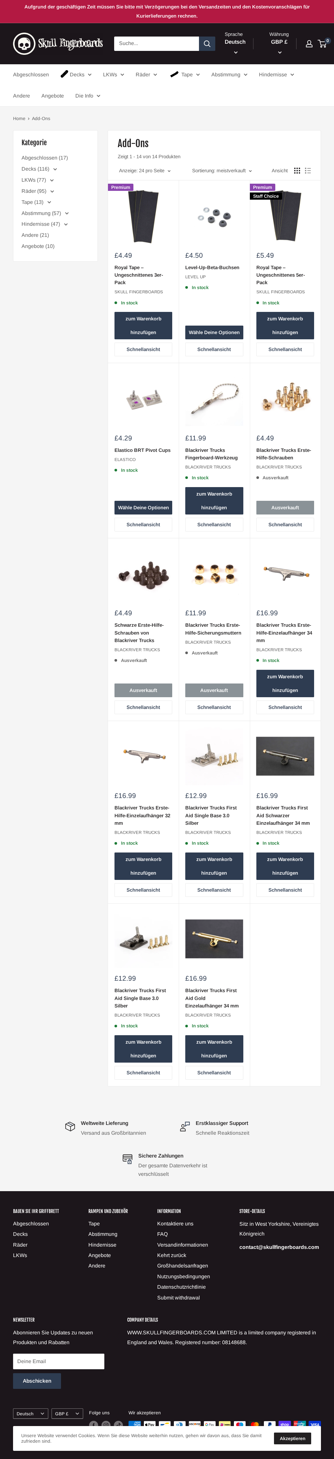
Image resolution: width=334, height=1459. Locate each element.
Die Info (84, 96)
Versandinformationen (182, 1245)
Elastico (125, 459)
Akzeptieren (292, 1438)
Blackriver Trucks (208, 467)
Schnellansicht (143, 349)
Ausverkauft (285, 507)
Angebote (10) (38, 246)
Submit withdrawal (178, 1297)
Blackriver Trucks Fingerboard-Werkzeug (211, 453)
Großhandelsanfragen (182, 1265)
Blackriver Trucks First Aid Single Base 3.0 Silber (211, 815)
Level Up (195, 276)
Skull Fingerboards (138, 291)
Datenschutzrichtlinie (181, 1287)
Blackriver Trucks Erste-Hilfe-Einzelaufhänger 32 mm (142, 815)
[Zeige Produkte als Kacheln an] (297, 171)
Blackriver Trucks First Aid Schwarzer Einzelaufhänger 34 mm (283, 815)
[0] (322, 44)
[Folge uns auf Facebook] (93, 1425)
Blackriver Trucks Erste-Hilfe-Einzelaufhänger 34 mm (284, 632)
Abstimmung (225, 74)
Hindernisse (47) (41, 224)
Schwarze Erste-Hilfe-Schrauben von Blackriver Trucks (139, 632)
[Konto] (309, 43)
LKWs (110, 74)
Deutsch (25, 1413)
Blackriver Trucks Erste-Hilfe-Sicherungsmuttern (213, 628)
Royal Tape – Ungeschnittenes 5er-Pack (280, 275)
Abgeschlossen (31, 74)
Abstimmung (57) (42, 213)
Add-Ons (41, 118)
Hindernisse (273, 74)
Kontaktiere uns (175, 1223)
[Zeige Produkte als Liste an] (308, 171)
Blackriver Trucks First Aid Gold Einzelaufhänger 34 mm (212, 998)
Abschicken (37, 1381)
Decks (77, 74)
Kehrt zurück (171, 1255)
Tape (187, 74)
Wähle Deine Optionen (214, 332)
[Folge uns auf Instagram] (106, 1425)
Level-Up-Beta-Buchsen (212, 267)
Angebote (52, 96)
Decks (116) (36, 169)
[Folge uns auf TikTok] (118, 1425)
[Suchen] (207, 44)
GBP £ (61, 1413)
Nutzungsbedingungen (183, 1276)
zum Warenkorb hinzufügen (143, 325)
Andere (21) (35, 235)
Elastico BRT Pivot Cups (142, 450)
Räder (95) (35, 191)
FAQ (162, 1234)
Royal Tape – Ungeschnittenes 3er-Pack (138, 275)
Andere (21, 96)
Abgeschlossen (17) (45, 158)
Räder (143, 74)
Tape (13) (33, 202)
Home (19, 118)
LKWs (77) (34, 180)
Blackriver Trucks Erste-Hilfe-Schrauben (283, 453)
